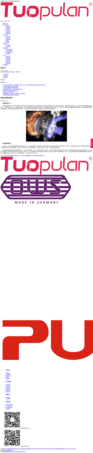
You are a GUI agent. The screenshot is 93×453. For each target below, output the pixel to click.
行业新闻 (8, 46)
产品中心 (5, 35)
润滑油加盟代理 (16, 448)
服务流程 (8, 62)
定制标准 (8, 63)
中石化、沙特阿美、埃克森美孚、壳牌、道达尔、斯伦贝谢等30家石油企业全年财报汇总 (24, 84)
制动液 (7, 42)
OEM (4, 55)
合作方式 (8, 60)
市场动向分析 (9, 49)
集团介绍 (8, 56)
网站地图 (7, 450)
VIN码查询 (6, 74)
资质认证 (8, 32)
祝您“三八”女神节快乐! (8, 92)
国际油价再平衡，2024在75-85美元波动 (12, 89)
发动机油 (8, 37)
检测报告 (8, 33)
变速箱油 (8, 39)
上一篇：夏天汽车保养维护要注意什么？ (10, 155)
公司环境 (8, 30)
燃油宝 (7, 40)
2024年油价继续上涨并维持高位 (11, 87)
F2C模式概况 (9, 50)
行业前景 (8, 53)
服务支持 (13, 71)
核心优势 (8, 57)
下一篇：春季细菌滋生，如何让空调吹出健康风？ (32, 155)
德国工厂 (11, 450)
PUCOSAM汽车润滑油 (70, 448)
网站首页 (5, 23)
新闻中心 (5, 43)
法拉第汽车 (35, 448)
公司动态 (8, 45)
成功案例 (8, 59)
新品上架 (8, 36)
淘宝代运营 (53, 448)
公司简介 (8, 26)
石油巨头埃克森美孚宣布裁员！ (11, 90)
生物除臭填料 (23, 448)
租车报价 (40, 448)
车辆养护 (18, 71)
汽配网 (48, 448)
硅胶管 (44, 448)
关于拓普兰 (6, 25)
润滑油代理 (29, 448)
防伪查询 (5, 75)
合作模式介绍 (9, 52)
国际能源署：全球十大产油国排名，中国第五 (14, 93)
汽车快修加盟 (8, 448)
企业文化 (8, 29)
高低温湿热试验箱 (60, 448)
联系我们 (8, 27)
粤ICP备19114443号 (20, 451)
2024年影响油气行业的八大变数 (11, 86)
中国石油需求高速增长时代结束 (11, 94)
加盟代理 (5, 48)
